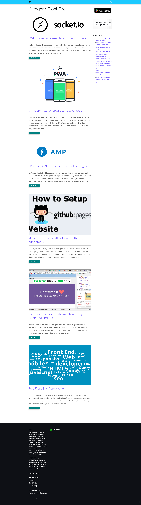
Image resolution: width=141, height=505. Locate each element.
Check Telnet (33, 483)
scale (40, 460)
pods (38, 456)
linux (41, 450)
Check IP (32, 480)
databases (31, 438)
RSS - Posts (56, 430)
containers (38, 436)
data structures (36, 438)
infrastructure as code (34, 444)
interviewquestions (40, 446)
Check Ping (33, 486)
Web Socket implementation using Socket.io (58, 38)
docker (31, 442)
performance (32, 456)
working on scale (37, 468)
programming (34, 458)
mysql (30, 454)
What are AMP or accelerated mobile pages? (59, 166)
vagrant (40, 466)
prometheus (41, 458)
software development (33, 462)
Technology (81, 1)
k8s (37, 448)
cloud (37, 434)
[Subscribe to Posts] (51, 430)
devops (39, 440)
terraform (44, 464)
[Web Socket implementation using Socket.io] (58, 25)
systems (38, 464)
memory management (34, 452)
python (32, 460)
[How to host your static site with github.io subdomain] (60, 215)
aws (37, 432)
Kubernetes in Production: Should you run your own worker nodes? (103, 73)
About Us (101, 1)
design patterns (32, 440)
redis (36, 460)
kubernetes (34, 450)
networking (36, 454)
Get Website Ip (34, 477)
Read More (34, 57)
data (42, 436)
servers (43, 460)
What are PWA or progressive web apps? (56, 110)
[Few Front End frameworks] (60, 366)
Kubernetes (91, 1)
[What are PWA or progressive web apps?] (60, 87)
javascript (32, 448)
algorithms (32, 432)
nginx (41, 454)
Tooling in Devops (33, 466)
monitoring (43, 452)
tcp (41, 464)
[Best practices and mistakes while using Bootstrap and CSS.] (60, 291)
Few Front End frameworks (47, 388)
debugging (43, 438)
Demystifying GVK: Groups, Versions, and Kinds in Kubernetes (103, 44)
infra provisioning (39, 442)
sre (39, 462)
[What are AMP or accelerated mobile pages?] (55, 152)
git (34, 442)
